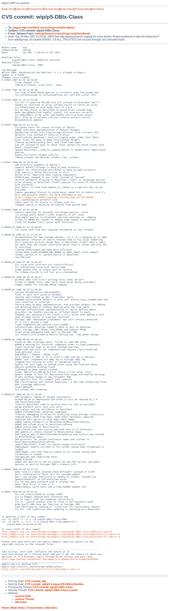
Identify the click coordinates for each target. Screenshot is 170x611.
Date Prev (8, 9)
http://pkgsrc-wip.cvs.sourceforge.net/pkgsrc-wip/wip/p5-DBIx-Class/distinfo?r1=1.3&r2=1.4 (61, 536)
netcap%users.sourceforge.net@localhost (62, 33)
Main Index (18, 607)
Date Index (66, 9)
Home (5, 607)
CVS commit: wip (35, 581)
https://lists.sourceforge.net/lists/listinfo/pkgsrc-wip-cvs (41, 569)
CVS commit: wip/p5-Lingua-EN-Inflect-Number (54, 584)
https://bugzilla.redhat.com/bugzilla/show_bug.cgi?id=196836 (54, 197)
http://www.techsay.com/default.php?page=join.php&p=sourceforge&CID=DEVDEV (50, 559)
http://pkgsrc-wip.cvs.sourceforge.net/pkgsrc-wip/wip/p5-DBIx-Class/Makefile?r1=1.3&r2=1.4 (61, 534)
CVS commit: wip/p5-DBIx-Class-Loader (53, 590)
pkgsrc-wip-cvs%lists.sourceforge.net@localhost (44, 27)
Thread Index (82, 9)
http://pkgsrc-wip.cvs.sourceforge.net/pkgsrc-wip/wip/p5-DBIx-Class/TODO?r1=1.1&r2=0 (57, 531)
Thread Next (51, 9)
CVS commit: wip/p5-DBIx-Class (53, 587)
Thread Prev (36, 9)
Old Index (97, 9)
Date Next (21, 9)
